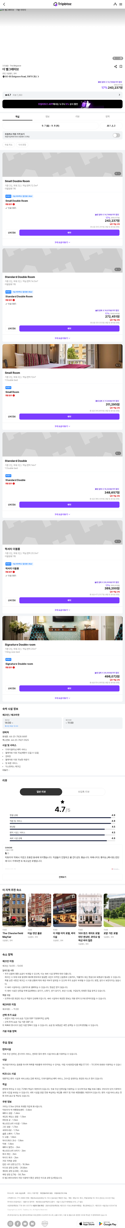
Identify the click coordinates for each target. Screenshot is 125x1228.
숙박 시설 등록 (20, 1193)
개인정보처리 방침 (46, 1193)
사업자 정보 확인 (38, 1206)
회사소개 (10, 1193)
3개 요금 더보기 (61, 242)
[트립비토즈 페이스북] (18, 1224)
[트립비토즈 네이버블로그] (32, 1224)
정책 (107, 116)
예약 (69, 232)
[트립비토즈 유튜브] (25, 1224)
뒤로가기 (4, 4)
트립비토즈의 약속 (60, 1193)
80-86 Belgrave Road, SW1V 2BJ (21, 76)
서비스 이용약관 (32, 1193)
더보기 (5, 770)
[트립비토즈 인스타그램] (10, 1224)
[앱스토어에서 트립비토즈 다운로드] (87, 1224)
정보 (47, 116)
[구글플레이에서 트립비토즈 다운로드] (108, 1224)
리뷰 (77, 116)
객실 (17, 116)
